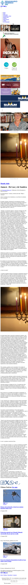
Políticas (5, 575)
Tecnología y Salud (7, 16)
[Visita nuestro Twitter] (1, 6)
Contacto (15, 575)
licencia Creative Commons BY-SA (18, 579)
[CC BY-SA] (14, 581)
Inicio (4, 12)
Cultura (4, 20)
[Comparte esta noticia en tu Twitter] (7, 484)
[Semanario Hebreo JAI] (9, 5)
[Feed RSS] (7, 572)
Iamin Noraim (6, 19)
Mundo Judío (6, 17)
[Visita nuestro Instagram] (3, 6)
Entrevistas (5, 14)
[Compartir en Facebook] (3, 503)
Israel (4, 13)
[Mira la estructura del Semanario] (6, 6)
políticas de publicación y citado (17, 583)
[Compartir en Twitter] (4, 503)
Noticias (5, 18)
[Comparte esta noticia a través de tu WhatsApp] (12, 484)
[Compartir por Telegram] (16, 484)
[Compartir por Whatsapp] (5, 503)
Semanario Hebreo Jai (6, 190)
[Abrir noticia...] (12, 502)
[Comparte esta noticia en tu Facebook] (3, 484)
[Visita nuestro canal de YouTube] (4, 6)
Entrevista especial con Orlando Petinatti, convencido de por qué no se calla (12, 533)
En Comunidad (6, 21)
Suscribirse (10, 575)
